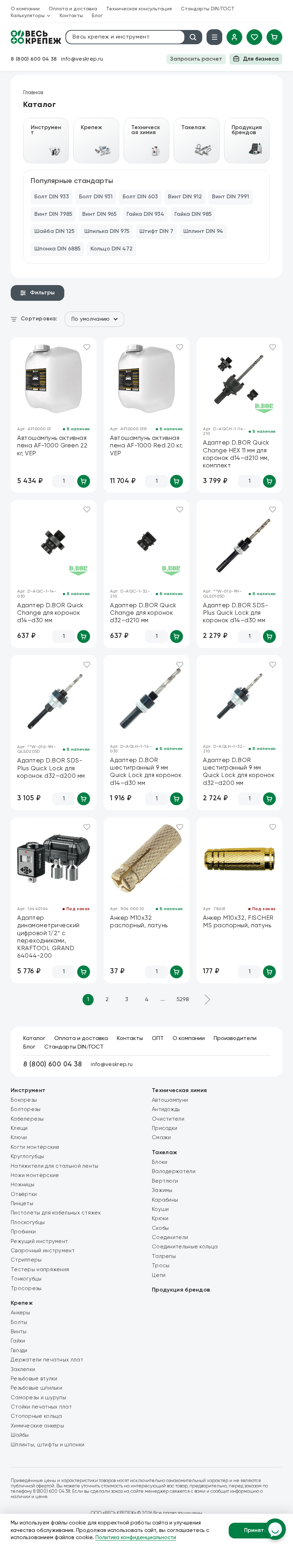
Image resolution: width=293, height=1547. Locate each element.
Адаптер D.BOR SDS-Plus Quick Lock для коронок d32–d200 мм (51, 768)
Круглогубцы (27, 1156)
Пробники (23, 1231)
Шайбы (20, 1435)
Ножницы (22, 1184)
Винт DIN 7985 (53, 214)
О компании (25, 8)
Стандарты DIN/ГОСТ (207, 8)
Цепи (158, 1275)
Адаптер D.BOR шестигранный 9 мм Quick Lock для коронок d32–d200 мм (238, 771)
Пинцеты (22, 1203)
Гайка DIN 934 (145, 214)
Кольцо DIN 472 (111, 249)
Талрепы (164, 1256)
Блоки (160, 1162)
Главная (33, 92)
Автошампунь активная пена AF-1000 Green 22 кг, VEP (52, 446)
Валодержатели (173, 1171)
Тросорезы (26, 1288)
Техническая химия (179, 1091)
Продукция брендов (181, 1290)
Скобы (160, 1228)
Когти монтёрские (35, 1147)
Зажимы (162, 1190)
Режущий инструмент (39, 1241)
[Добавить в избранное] (87, 347)
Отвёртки (24, 1194)
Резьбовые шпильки (36, 1388)
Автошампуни (170, 1100)
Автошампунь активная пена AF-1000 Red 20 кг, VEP (146, 446)
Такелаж (164, 1153)
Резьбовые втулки (34, 1378)
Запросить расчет (196, 59)
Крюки (160, 1218)
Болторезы (26, 1109)
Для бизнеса (261, 59)
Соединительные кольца (185, 1246)
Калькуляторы (28, 15)
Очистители (168, 1119)
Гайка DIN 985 (193, 214)
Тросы (161, 1265)
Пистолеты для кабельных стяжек (56, 1213)
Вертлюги (165, 1181)
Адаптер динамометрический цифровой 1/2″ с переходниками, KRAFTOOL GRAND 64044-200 (48, 937)
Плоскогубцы (28, 1222)
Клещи (19, 1128)
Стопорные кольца (36, 1416)
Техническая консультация (139, 8)
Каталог (34, 1038)
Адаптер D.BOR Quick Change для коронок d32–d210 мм (143, 613)
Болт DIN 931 (96, 197)
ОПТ (158, 1038)
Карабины (165, 1200)
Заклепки (23, 1369)
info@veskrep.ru (82, 59)
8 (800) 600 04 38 (34, 59)
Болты (19, 1322)
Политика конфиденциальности (135, 1537)
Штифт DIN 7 (156, 231)
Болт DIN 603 (140, 197)
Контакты (71, 15)
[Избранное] (254, 37)
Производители (235, 1038)
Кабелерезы (27, 1119)
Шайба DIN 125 (54, 231)
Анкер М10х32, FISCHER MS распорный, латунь (238, 922)
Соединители (170, 1237)
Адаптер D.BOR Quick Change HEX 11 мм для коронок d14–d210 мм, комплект (236, 454)
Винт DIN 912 (185, 197)
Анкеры (20, 1312)
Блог (97, 15)
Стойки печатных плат (41, 1407)
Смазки (161, 1137)
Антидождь (166, 1109)
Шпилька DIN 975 (106, 231)
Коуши (160, 1209)
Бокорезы (24, 1100)
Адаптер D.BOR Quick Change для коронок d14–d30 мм (50, 613)
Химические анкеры (37, 1426)
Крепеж (22, 1303)
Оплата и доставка (73, 8)
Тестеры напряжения (40, 1269)
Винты (19, 1331)
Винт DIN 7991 (230, 197)
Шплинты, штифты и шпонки (47, 1444)
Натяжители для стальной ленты (55, 1166)
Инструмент (28, 1091)
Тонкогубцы (26, 1279)
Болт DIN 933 (51, 197)
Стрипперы (26, 1260)
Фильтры (42, 293)
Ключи (19, 1137)
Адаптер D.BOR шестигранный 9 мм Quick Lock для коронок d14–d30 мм (146, 771)
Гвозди (19, 1350)
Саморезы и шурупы (38, 1397)
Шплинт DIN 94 (203, 231)
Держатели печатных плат (47, 1360)
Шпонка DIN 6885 (57, 249)
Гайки (18, 1341)
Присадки (164, 1128)
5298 (183, 1000)
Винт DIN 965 (99, 214)
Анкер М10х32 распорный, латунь (139, 922)
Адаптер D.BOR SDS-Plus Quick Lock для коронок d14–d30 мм (235, 613)
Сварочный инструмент (43, 1250)
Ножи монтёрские (35, 1175)
